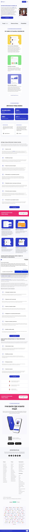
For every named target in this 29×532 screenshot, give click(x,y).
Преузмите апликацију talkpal (15, 403)
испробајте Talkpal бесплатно (23, 213)
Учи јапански (4, 478)
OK (21, 271)
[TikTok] (11, 455)
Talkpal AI (19, 252)
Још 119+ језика (5, 482)
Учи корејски (4, 479)
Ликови (12, 467)
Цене (19, 479)
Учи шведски (4, 472)
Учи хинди (4, 477)
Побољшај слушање (13, 477)
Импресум (20, 493)
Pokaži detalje (25, 269)
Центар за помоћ (21, 481)
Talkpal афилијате (21, 471)
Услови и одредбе (21, 485)
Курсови (12, 465)
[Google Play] (18, 443)
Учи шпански (4, 465)
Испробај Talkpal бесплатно (14, 95)
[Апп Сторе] (11, 443)
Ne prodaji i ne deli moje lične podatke (8, 271)
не (8, 128)
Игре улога (12, 466)
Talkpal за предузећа (21, 466)
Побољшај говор (13, 478)
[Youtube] (13, 455)
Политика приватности (21, 482)
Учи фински (4, 473)
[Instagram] (9, 455)
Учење (9, 12)
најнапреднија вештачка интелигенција (15, 28)
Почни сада (24, 1)
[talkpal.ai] (3, 1)
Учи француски (5, 466)
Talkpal (13, 7)
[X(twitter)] (20, 455)
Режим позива (12, 471)
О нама (19, 475)
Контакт (20, 480)
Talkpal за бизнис (21, 465)
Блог (19, 476)
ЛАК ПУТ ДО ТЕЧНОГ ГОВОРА (14, 103)
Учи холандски (5, 471)
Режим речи (12, 473)
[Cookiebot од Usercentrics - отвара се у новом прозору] (25, 259)
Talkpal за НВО (20, 467)
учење (17, 127)
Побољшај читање (13, 479)
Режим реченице (13, 472)
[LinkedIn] (17, 455)
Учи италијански (5, 467)
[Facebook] (15, 455)
